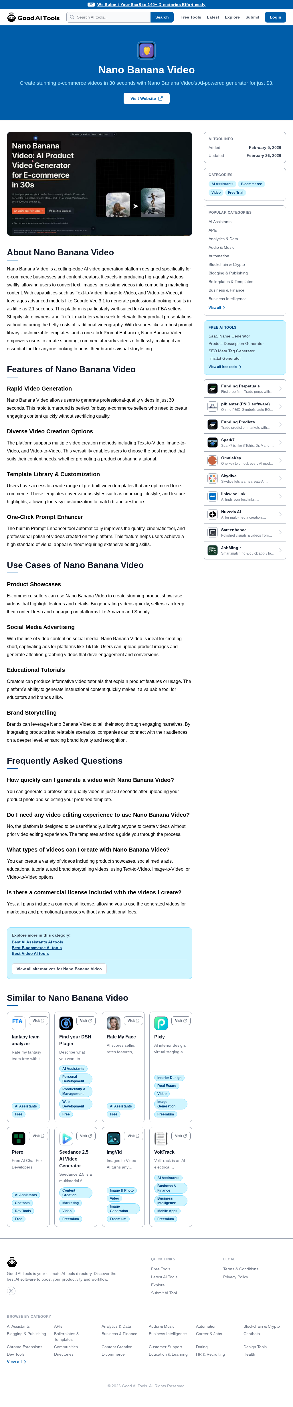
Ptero (17, 1152)
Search (162, 17)
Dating (202, 1347)
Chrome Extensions (24, 1347)
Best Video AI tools (30, 953)
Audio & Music (221, 247)
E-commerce (251, 184)
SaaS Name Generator (229, 336)
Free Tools (191, 17)
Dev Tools (23, 1211)
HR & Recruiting (210, 1354)
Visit (36, 1021)
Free (18, 1114)
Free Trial (235, 193)
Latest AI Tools (164, 1277)
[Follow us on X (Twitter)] (11, 1291)
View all (215, 308)
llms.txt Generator (225, 358)
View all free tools (223, 367)
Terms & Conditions (240, 1269)
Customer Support (165, 1347)
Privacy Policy (235, 1277)
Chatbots (22, 1203)
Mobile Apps (167, 1211)
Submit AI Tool (164, 1293)
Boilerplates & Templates (231, 281)
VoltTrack (164, 1152)
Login (275, 17)
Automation (219, 256)
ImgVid (114, 1152)
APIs (213, 230)
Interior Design (169, 1078)
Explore (232, 17)
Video (162, 1094)
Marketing (70, 1203)
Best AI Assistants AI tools (37, 942)
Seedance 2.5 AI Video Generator (73, 1159)
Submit (252, 17)
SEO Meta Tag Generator (232, 351)
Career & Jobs (209, 1333)
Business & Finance (226, 290)
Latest (213, 17)
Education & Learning (168, 1354)
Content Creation (117, 1347)
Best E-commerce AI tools (37, 947)
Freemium (165, 1114)
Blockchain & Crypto (227, 264)
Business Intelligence (228, 298)
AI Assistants (26, 1106)
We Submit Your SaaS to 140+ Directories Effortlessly (151, 4)
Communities (66, 1347)
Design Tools (255, 1347)
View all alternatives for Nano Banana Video (59, 969)
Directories (64, 1354)
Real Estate (166, 1086)
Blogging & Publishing (228, 273)
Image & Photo (122, 1190)
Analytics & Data (223, 238)
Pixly (159, 1036)
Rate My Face (121, 1036)
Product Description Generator (236, 343)
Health (249, 1354)
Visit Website (143, 98)
